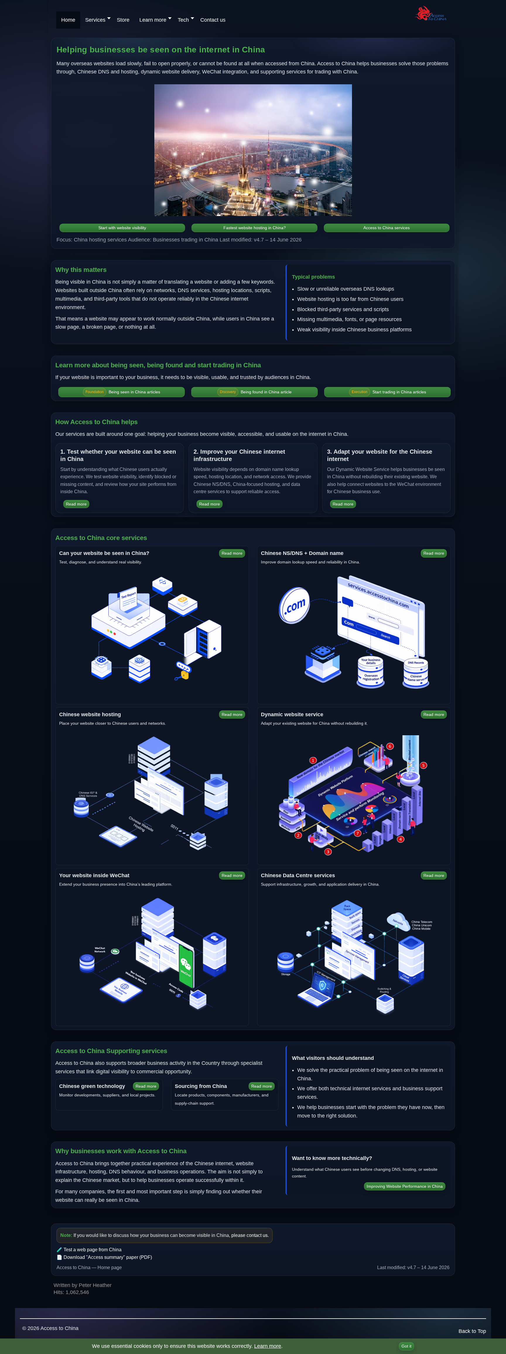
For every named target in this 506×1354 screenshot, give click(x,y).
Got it (406, 1346)
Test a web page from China (93, 1249)
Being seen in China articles (123, 392)
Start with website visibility (122, 227)
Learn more (267, 1346)
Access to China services (386, 227)
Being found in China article (256, 392)
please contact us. (250, 1235)
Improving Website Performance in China (405, 1186)
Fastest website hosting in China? (254, 227)
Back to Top (472, 1331)
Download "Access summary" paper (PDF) (108, 1257)
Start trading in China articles (389, 392)
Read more (76, 504)
